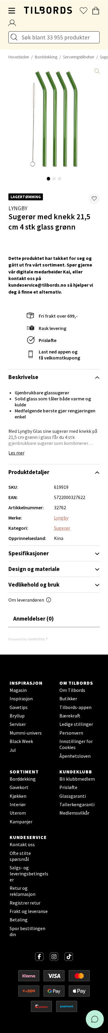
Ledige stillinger (76, 724)
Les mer (16, 452)
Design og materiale (34, 568)
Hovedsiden (18, 57)
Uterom (18, 813)
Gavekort (19, 787)
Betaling (19, 920)
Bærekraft (69, 716)
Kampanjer (21, 822)
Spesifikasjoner (28, 553)
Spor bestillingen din (27, 931)
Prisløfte (47, 340)
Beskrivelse (23, 377)
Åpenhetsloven (75, 756)
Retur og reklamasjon (22, 891)
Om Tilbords (72, 690)
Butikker (68, 698)
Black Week (21, 741)
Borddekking (46, 57)
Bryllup (17, 716)
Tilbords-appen (75, 707)
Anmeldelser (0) (33, 618)
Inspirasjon (21, 698)
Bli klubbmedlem (77, 779)
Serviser (18, 724)
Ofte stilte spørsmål (20, 856)
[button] (94, 198)
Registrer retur (25, 903)
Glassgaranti (72, 796)
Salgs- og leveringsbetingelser (29, 874)
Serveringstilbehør (78, 57)
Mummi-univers (26, 733)
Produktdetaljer (28, 472)
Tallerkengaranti (76, 804)
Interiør (18, 804)
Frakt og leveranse (29, 911)
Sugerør (62, 528)
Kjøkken (18, 796)
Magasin (18, 690)
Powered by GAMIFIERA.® (28, 639)
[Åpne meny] (12, 10)
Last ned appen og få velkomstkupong (59, 355)
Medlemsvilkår (74, 813)
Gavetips (19, 707)
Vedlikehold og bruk (33, 584)
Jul (13, 750)
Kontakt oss (22, 844)
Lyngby (17, 208)
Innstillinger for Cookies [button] (76, 744)
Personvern (71, 733)
